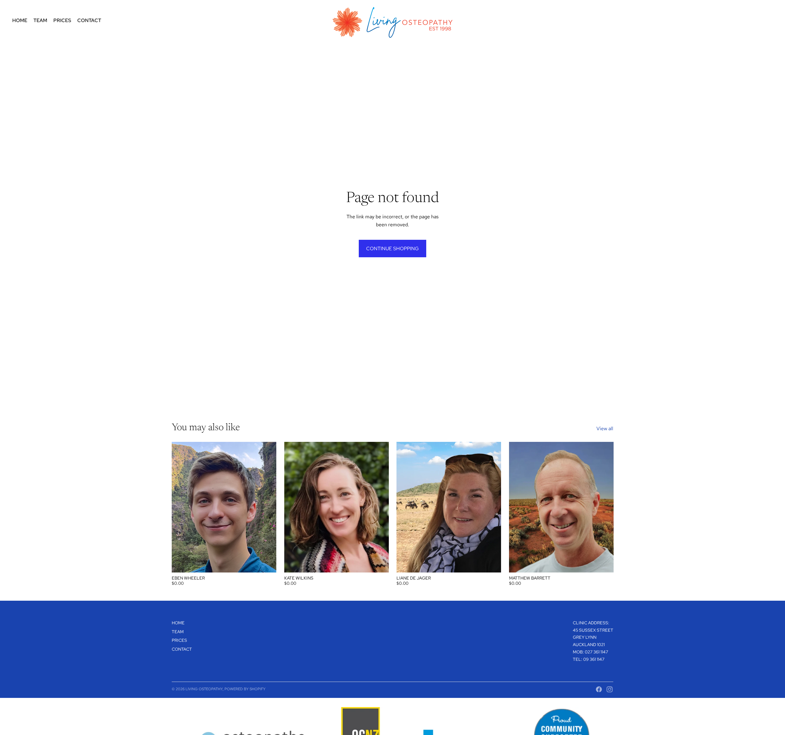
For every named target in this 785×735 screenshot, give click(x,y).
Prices (179, 640)
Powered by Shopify (245, 689)
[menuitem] (19, 20)
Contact (182, 649)
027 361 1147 (596, 652)
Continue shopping (392, 248)
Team (178, 631)
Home (178, 623)
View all (604, 428)
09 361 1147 (593, 659)
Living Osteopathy (204, 689)
